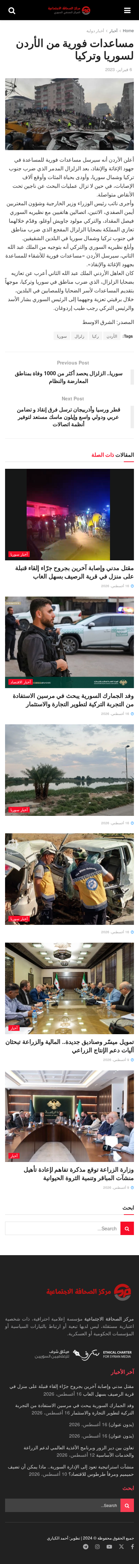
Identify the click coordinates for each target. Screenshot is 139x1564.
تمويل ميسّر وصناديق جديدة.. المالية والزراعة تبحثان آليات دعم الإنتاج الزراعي (69, 1045)
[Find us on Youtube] (109, 1546)
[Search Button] (11, 10)
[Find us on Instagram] (97, 1546)
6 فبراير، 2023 (118, 69)
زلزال (79, 336)
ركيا (95, 336)
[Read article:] (69, 770)
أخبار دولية (95, 30)
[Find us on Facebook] (132, 1546)
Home (128, 30)
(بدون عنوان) (121, 1424)
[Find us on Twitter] (121, 1546)
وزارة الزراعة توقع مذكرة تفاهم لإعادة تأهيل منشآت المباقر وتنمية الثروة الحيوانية (79, 1173)
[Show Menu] (127, 10)
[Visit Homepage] (70, 10)
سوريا (62, 336)
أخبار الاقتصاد (20, 681)
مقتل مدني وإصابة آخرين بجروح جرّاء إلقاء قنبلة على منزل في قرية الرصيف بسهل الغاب (74, 571)
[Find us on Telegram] (85, 1546)
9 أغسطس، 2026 (116, 1059)
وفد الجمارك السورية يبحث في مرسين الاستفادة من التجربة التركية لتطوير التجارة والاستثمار (73, 699)
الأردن (112, 336)
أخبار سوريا (19, 554)
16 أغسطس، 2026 (115, 585)
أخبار (113, 30)
